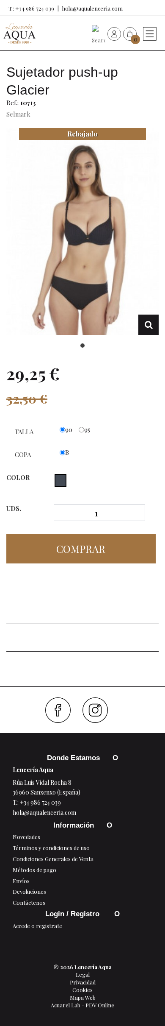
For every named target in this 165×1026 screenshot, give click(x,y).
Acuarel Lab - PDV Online (82, 1005)
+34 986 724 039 (40, 802)
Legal (83, 974)
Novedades (26, 836)
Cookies (82, 989)
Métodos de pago (34, 869)
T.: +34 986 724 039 (31, 8)
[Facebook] (61, 710)
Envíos (21, 880)
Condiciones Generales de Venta (53, 858)
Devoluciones (29, 891)
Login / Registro (73, 914)
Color (18, 477)
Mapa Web (83, 997)
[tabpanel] (82, 231)
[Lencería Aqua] (19, 33)
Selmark (18, 114)
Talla (25, 431)
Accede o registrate (37, 925)
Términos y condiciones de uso (51, 847)
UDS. (13, 509)
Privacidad (83, 982)
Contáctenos (29, 902)
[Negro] (60, 480)
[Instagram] (98, 710)
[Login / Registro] (114, 33)
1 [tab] (82, 345)
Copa (24, 454)
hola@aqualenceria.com (92, 8)
